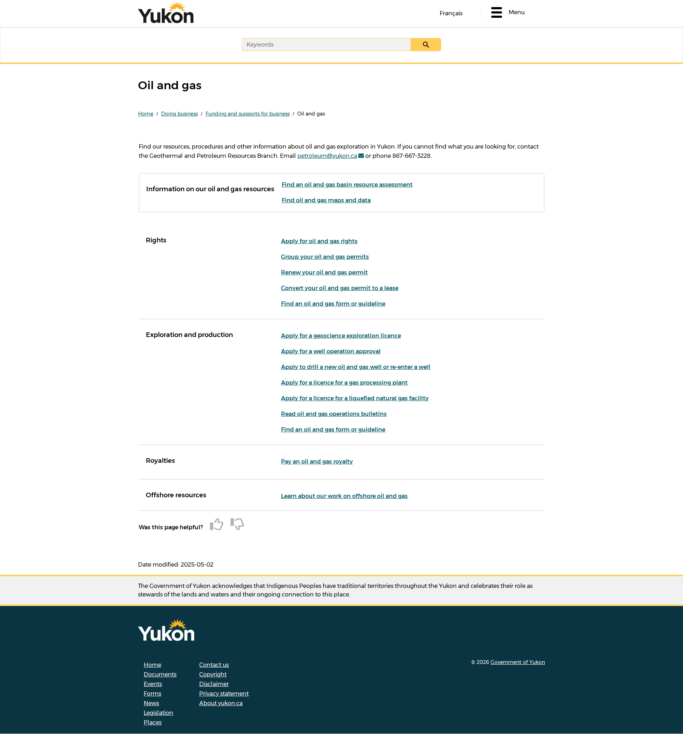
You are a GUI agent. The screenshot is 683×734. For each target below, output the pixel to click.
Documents (160, 674)
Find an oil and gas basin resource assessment (347, 184)
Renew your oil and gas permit (324, 272)
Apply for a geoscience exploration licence (341, 335)
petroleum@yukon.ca (327, 155)
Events (153, 684)
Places (153, 722)
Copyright (213, 674)
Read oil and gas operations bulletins (334, 414)
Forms (152, 693)
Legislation (158, 712)
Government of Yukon (518, 662)
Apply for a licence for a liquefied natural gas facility (355, 398)
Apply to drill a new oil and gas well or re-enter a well (355, 367)
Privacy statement (224, 693)
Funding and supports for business (248, 114)
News (151, 703)
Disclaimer (214, 684)
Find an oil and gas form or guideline (333, 303)
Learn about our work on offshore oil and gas (344, 496)
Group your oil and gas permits (325, 256)
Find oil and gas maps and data (326, 200)
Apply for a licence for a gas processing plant (344, 382)
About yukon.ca (221, 703)
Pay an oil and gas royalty (317, 461)
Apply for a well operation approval (331, 351)
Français (451, 13)
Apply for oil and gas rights (319, 241)
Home (145, 114)
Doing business (179, 114)
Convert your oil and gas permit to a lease (339, 288)
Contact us (214, 664)
